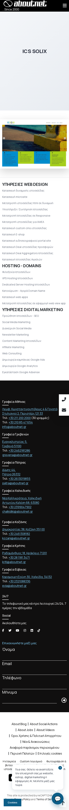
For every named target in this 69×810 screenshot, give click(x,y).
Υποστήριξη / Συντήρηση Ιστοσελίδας (25, 209)
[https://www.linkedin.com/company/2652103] (32, 630)
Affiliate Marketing (13, 347)
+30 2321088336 (19, 581)
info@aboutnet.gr (14, 427)
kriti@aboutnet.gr (14, 562)
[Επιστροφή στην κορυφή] (62, 804)
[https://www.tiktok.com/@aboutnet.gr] (39, 630)
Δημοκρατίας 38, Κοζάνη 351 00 (23, 529)
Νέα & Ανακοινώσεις (36, 742)
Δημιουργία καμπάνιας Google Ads (23, 359)
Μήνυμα (9, 692)
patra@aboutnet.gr (15, 483)
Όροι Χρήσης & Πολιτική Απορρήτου (36, 736)
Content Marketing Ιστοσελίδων (21, 341)
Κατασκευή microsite (14, 197)
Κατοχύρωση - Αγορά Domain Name (23, 290)
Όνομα (8, 649)
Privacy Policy (22, 799)
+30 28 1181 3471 (19, 557)
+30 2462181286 (19, 450)
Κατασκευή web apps (15, 297)
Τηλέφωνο (11, 677)
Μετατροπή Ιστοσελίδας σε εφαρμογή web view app (34, 303)
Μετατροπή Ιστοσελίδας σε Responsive (26, 215)
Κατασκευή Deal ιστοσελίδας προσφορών (27, 247)
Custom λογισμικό (31, 761)
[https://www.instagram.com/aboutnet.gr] (25, 630)
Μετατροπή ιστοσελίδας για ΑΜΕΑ (23, 222)
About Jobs (25, 730)
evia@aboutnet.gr (14, 586)
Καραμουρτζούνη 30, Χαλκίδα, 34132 (27, 577)
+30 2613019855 (19, 479)
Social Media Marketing (16, 322)
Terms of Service (46, 799)
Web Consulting (12, 353)
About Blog (19, 724)
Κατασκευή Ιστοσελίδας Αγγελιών (22, 259)
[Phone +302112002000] (64, 399)
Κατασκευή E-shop (13, 234)
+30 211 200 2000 (20, 418)
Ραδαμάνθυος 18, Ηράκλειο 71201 (24, 553)
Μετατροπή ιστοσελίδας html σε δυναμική (27, 203)
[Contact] (64, 410)
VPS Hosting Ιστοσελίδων (17, 278)
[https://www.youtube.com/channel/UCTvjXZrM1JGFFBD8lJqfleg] (17, 630)
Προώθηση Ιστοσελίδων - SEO (20, 316)
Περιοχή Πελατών (22, 753)
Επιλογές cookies (50, 753)
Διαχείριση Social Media (16, 328)
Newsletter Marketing (15, 334)
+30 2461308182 (19, 534)
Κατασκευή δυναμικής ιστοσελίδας (23, 190)
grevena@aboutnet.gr (17, 455)
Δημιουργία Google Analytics (20, 366)
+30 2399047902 (20, 507)
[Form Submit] (64, 700)
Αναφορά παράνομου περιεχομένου (34, 748)
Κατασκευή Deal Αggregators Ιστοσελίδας (27, 253)
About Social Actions (44, 724)
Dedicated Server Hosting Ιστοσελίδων (26, 284)
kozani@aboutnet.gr (16, 538)
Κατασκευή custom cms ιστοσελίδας (24, 228)
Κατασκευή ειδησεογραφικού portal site (26, 240)
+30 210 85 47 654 (21, 422)
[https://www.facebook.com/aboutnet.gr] (3, 630)
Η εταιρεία (9, 761)
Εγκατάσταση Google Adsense (21, 372)
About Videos (45, 730)
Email (7, 663)
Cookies (12, 802)
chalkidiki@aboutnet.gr (17, 511)
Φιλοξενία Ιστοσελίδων (16, 272)
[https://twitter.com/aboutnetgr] (9, 630)
